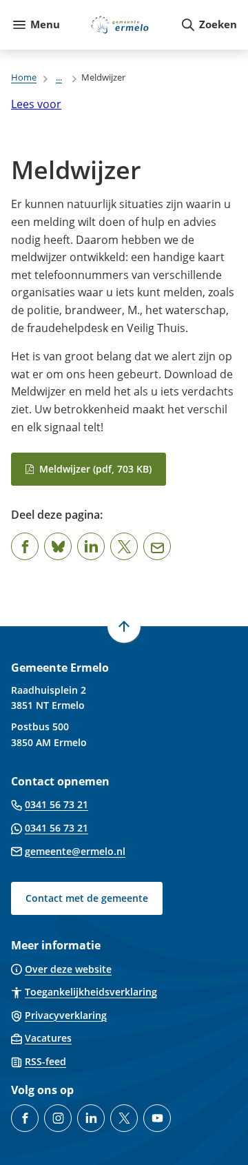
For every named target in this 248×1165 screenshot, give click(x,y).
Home (24, 77)
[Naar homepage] (120, 25)
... (59, 77)
